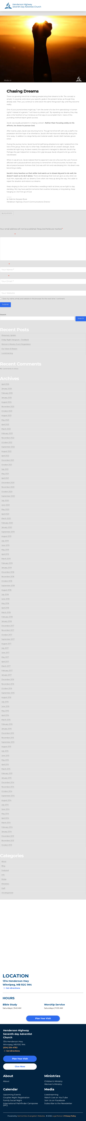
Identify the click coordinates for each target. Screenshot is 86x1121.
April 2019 (5, 554)
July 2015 (4, 751)
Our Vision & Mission (9, 349)
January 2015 (6, 778)
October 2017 (6, 635)
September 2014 (8, 796)
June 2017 (5, 653)
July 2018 (5, 595)
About (3, 861)
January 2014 (6, 832)
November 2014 (7, 787)
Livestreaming (7, 353)
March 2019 (6, 559)
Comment (8, 234)
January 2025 (6, 398)
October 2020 (6, 492)
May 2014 (5, 814)
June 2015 (5, 756)
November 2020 (7, 487)
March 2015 (5, 769)
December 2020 (7, 483)
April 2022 (5, 456)
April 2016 (5, 715)
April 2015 (5, 765)
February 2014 (7, 827)
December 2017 (7, 626)
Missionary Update (8, 335)
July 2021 (5, 469)
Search (3, 315)
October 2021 (6, 465)
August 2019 (6, 536)
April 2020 (5, 514)
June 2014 (5, 809)
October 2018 (6, 581)
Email (4, 276)
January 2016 (6, 729)
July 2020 (5, 501)
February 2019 (7, 563)
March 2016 (5, 720)
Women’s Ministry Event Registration (16, 344)
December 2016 (7, 679)
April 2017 (5, 662)
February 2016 (6, 724)
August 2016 (6, 697)
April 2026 (5, 384)
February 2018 (7, 617)
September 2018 (8, 586)
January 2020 (6, 527)
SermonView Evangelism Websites (31, 1116)
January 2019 (6, 568)
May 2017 (5, 657)
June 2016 (5, 706)
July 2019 (5, 541)
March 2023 (6, 429)
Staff (3, 888)
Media (3, 879)
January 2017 (6, 675)
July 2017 (5, 648)
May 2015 (5, 760)
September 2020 (8, 496)
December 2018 (7, 572)
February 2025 (7, 393)
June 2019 (5, 545)
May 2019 (5, 550)
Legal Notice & (64, 1116)
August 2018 (6, 590)
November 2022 (7, 438)
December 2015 (7, 733)
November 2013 (7, 841)
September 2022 (8, 447)
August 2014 (6, 800)
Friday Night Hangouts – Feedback (15, 340)
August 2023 (6, 415)
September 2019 (8, 532)
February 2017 (7, 671)
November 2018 (7, 577)
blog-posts (7, 213)
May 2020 (5, 509)
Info (3, 875)
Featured (5, 870)
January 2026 (6, 389)
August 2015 (6, 747)
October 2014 (6, 791)
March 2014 (6, 823)
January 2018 (6, 621)
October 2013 (6, 845)
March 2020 (6, 518)
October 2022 (6, 442)
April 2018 (5, 608)
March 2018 (6, 612)
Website (6, 288)
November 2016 (7, 684)
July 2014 (5, 805)
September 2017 (8, 639)
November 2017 (7, 630)
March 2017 (6, 666)
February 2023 (7, 433)
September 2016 (7, 693)
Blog (3, 866)
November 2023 (7, 407)
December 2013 (7, 836)
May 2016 (5, 711)
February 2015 (6, 773)
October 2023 (6, 411)
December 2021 (7, 460)
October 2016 (6, 688)
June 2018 (5, 599)
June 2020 (5, 505)
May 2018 (5, 603)
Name (5, 264)
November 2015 (7, 738)
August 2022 (6, 451)
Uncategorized (7, 893)
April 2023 (5, 425)
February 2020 (7, 523)
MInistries (5, 884)
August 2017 (6, 644)
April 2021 (5, 478)
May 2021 (5, 474)
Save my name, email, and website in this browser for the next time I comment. (33, 299)
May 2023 (5, 420)
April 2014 (5, 818)
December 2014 (7, 782)
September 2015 (7, 742)
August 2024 (6, 402)
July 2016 (5, 702)
